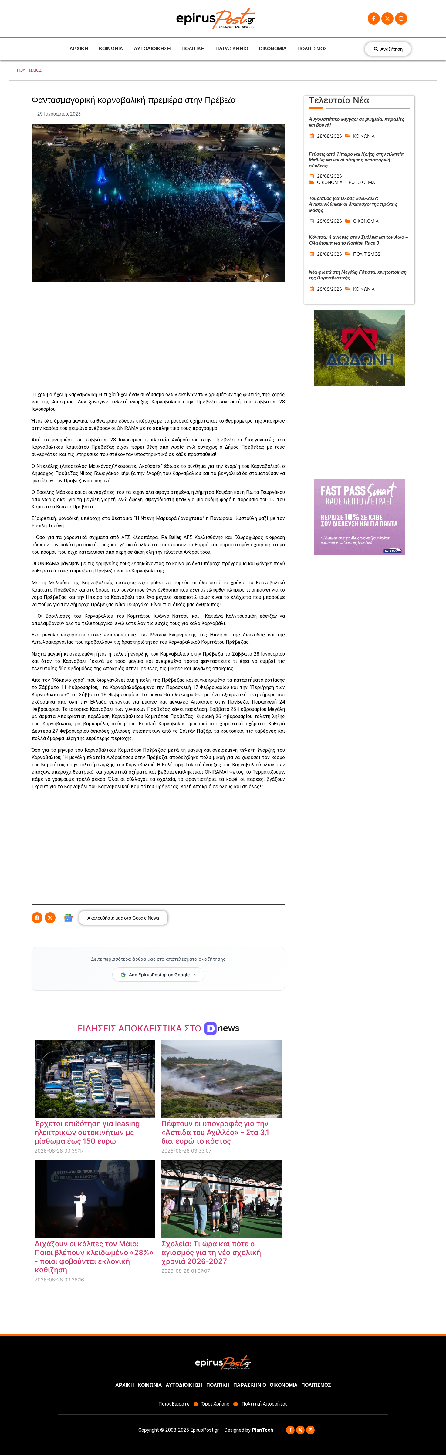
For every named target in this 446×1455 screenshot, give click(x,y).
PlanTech (262, 1430)
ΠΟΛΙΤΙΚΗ (193, 48)
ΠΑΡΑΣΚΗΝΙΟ (231, 48)
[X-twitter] (387, 18)
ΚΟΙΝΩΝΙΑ (111, 48)
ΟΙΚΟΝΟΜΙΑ (273, 48)
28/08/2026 (329, 136)
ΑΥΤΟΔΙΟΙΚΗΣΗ (152, 48)
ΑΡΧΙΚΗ (78, 48)
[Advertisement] (158, 336)
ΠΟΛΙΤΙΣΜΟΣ (312, 48)
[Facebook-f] (374, 18)
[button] (37, 917)
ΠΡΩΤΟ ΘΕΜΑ (360, 182)
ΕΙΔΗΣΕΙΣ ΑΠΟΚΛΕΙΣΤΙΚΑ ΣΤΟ (141, 1028)
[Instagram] (401, 18)
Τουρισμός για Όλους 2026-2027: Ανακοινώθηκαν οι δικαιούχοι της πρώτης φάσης (353, 204)
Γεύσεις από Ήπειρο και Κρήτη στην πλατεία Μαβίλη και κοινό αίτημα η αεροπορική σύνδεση (356, 159)
